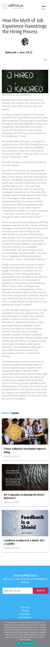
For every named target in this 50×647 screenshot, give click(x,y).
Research (25, 607)
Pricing (25, 610)
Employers (25, 613)
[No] (47, 633)
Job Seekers (25, 617)
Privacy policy (28, 643)
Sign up (41, 590)
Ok (18, 643)
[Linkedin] (45, 59)
